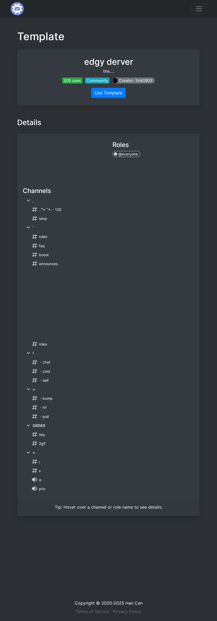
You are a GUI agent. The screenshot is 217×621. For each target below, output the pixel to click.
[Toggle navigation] (199, 8)
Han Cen (134, 603)
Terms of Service (93, 611)
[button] (133, 80)
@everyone (127, 154)
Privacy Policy (127, 611)
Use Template (108, 92)
